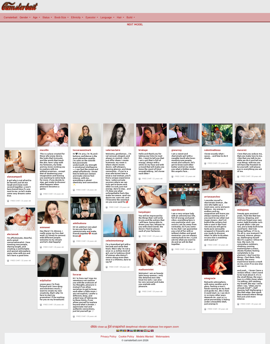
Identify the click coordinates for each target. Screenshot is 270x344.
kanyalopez (145, 212)
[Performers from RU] (131, 331)
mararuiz (242, 150)
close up (102, 326)
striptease (153, 326)
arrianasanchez (212, 196)
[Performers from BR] (135, 331)
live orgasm (165, 326)
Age (35, 17)
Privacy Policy (108, 336)
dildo (94, 326)
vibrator (142, 326)
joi (110, 326)
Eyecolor (91, 17)
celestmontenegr (115, 240)
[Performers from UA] (121, 331)
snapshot (118, 326)
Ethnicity (76, 17)
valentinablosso (212, 150)
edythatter (45, 280)
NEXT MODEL (135, 24)
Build (130, 17)
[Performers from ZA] (138, 331)
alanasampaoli (14, 176)
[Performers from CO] (117, 331)
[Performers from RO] (124, 331)
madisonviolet (146, 269)
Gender (24, 17)
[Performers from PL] (148, 331)
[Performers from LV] (152, 331)
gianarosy (176, 150)
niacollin (44, 150)
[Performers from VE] (141, 331)
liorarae (77, 274)
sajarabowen (178, 210)
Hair (119, 17)
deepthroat (132, 326)
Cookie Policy (126, 336)
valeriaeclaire (113, 150)
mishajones (243, 210)
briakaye (143, 150)
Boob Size (61, 17)
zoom (176, 326)
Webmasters (163, 336)
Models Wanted (144, 336)
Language (106, 17)
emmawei (45, 227)
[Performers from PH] (128, 331)
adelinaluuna (79, 223)
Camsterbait (11, 17)
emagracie (209, 278)
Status (46, 17)
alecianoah (12, 234)
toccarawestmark (82, 150)
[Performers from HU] (145, 331)
